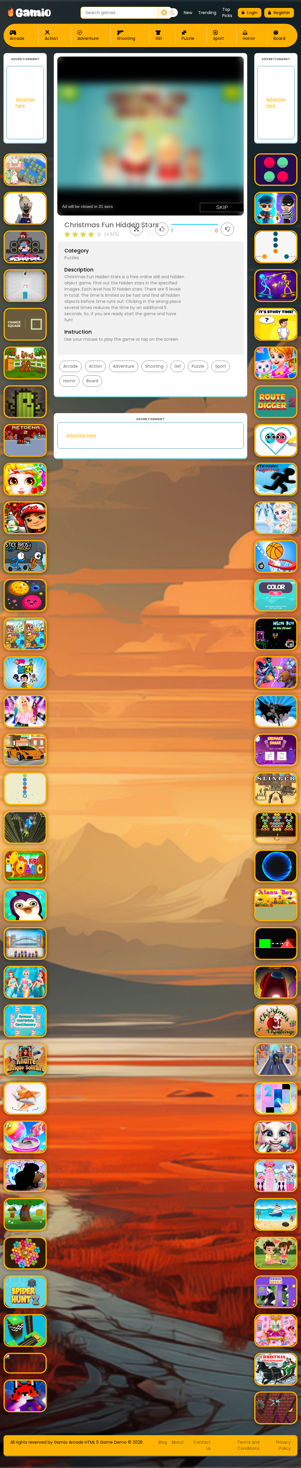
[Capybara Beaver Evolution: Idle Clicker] (25, 1175)
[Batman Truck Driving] (275, 711)
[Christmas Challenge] (275, 1020)
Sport (218, 38)
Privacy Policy (283, 1445)
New (188, 13)
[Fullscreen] (136, 229)
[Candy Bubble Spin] (25, 1253)
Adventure (88, 38)
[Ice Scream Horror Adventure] (25, 208)
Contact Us (202, 1445)
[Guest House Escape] (25, 363)
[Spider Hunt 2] (25, 1291)
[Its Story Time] (275, 324)
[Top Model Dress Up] (25, 711)
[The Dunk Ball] (275, 556)
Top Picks (227, 12)
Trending (207, 13)
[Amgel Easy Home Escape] (25, 943)
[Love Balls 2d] (275, 440)
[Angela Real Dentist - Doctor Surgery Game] (275, 1137)
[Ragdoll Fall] (275, 1407)
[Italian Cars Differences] (25, 750)
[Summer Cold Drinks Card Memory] (25, 1020)
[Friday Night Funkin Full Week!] (25, 246)
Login (252, 13)
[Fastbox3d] (25, 285)
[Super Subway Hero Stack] (25, 517)
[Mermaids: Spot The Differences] (25, 633)
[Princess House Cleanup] (275, 1330)
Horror (249, 38)
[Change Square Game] (25, 324)
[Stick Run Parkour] (275, 479)
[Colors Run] (25, 788)
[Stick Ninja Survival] (275, 672)
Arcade (17, 38)
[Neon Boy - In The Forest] (275, 633)
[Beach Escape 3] (275, 1214)
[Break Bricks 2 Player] (25, 1395)
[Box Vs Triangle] (275, 943)
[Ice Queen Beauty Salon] (275, 517)
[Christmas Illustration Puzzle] (275, 1369)
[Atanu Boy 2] (275, 904)
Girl (158, 38)
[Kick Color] (275, 246)
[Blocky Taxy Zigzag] (25, 1330)
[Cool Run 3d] (275, 1059)
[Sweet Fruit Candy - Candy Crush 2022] (25, 1137)
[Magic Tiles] (275, 1098)
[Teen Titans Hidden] (25, 672)
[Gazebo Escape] (25, 1214)
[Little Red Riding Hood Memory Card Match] (25, 1363)
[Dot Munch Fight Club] (25, 595)
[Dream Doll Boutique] (275, 363)
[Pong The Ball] (275, 169)
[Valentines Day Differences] (275, 1253)
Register (282, 13)
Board (279, 38)
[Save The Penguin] (25, 904)
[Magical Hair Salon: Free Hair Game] (25, 479)
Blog (162, 1442)
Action (51, 38)
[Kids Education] (25, 866)
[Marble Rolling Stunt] (25, 827)
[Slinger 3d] (275, 788)
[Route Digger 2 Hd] (275, 401)
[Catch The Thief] (275, 208)
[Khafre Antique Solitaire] (25, 1059)
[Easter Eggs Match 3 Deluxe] (25, 169)
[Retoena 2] (25, 440)
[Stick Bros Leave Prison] (25, 556)
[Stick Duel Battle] (275, 285)
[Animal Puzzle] (275, 1291)
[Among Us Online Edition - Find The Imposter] (275, 982)
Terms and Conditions (248, 1445)
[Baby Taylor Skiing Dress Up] (275, 1175)
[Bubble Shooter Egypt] (275, 827)
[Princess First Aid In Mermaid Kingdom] (25, 982)
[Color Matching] (275, 595)
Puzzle (188, 38)
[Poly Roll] (25, 1098)
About (177, 1442)
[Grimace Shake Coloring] (275, 750)
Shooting (126, 38)
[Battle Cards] (25, 401)
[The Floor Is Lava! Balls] (275, 866)
